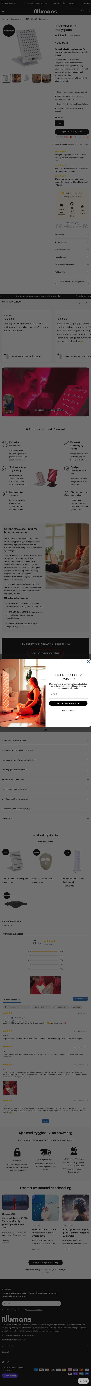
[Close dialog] (88, 661)
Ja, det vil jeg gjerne (68, 703)
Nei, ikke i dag (68, 710)
